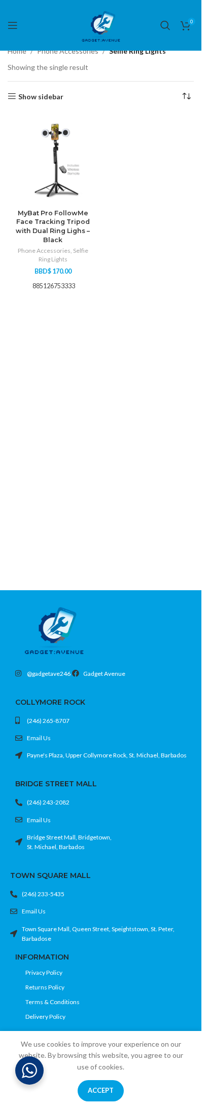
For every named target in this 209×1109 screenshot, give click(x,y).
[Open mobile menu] (13, 25)
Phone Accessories (67, 51)
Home (17, 51)
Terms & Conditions (52, 1002)
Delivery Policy (45, 1016)
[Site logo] (101, 24)
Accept (101, 1090)
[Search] (165, 25)
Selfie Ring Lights (63, 255)
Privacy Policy (43, 972)
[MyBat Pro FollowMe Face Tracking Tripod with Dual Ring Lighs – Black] (53, 159)
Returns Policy (44, 987)
